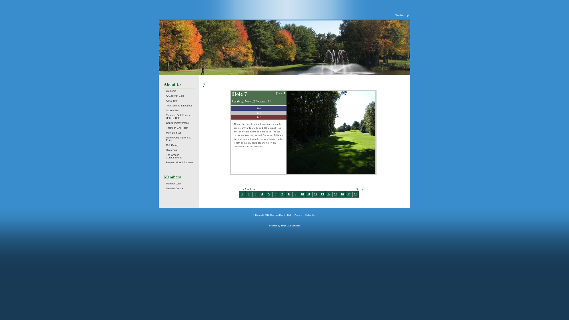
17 (349, 194)
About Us (172, 84)
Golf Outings (173, 145)
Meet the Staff (173, 132)
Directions (171, 150)
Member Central (174, 188)
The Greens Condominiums (174, 156)
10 (302, 194)
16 (342, 194)
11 (308, 194)
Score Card (172, 110)
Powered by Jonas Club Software (284, 226)
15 (335, 194)
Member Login (402, 15)
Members (172, 177)
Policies (298, 215)
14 (329, 194)
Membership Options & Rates (178, 139)
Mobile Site (310, 215)
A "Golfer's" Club (175, 95)
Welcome (171, 91)
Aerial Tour (172, 100)
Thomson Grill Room (177, 127)
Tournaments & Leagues (179, 105)
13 (322, 194)
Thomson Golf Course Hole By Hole (178, 116)
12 (315, 194)
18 (355, 194)
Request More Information (180, 162)
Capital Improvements (178, 123)
